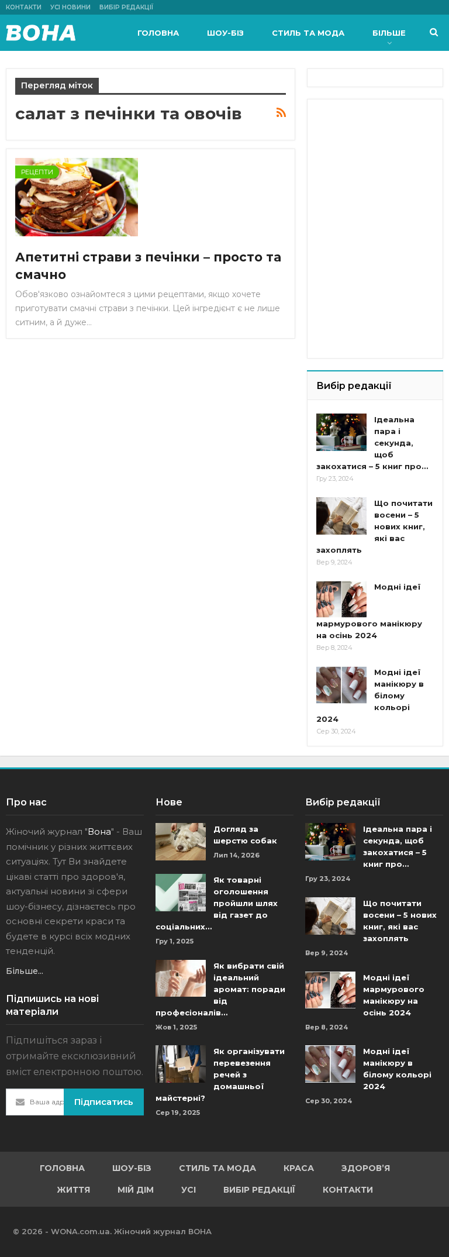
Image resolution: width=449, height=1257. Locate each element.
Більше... (24, 971)
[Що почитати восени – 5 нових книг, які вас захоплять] (341, 516)
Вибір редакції (126, 7)
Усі (188, 1189)
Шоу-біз (225, 32)
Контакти (24, 7)
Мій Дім (136, 1189)
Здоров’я (365, 1168)
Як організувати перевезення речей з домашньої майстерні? (220, 1074)
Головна (158, 32)
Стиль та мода (308, 32)
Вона (99, 831)
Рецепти (37, 172)
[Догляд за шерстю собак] (181, 841)
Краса (299, 1168)
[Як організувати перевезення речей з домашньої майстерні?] (181, 1064)
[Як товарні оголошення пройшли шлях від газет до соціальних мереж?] (181, 892)
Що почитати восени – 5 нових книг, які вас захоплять (374, 526)
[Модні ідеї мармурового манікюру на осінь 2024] (341, 599)
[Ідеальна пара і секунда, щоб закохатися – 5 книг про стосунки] (341, 432)
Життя (73, 1189)
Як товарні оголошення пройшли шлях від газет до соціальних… (217, 903)
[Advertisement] (382, 166)
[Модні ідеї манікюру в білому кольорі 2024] (341, 685)
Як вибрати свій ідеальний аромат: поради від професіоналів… (220, 989)
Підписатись (103, 1101)
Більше (389, 32)
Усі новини (70, 7)
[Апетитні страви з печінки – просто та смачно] (76, 197)
